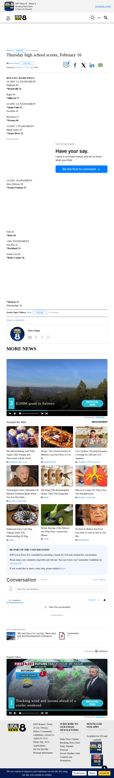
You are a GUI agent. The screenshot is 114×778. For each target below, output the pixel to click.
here (63, 568)
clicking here (16, 563)
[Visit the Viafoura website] (101, 651)
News (29, 312)
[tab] (15, 600)
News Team (14, 63)
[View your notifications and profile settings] (104, 600)
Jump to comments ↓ (16, 320)
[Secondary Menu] (10, 18)
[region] (57, 615)
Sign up (102, 580)
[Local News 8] (24, 17)
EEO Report (39, 724)
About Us (49, 735)
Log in (95, 580)
